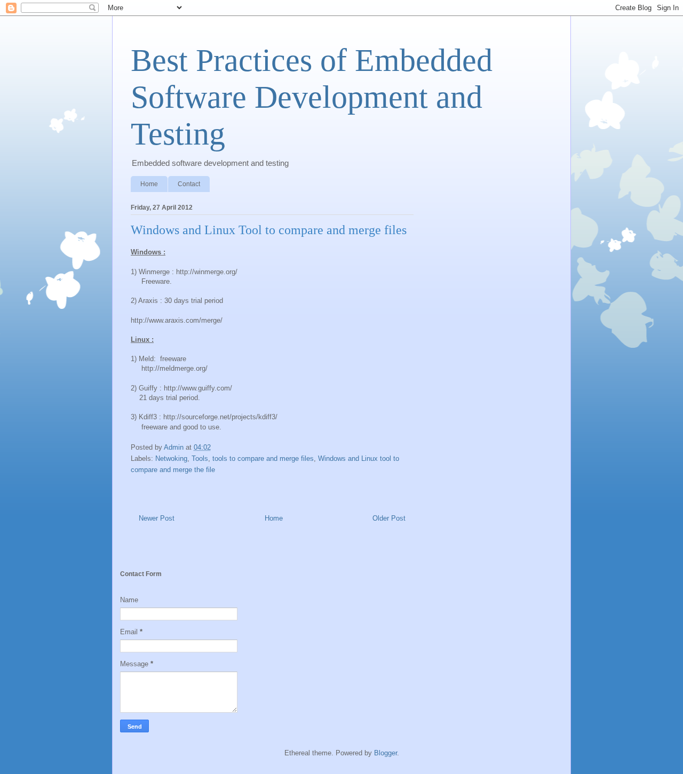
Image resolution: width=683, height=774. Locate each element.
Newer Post (156, 518)
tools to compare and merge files (263, 458)
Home (149, 184)
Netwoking (171, 458)
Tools (200, 458)
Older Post (389, 518)
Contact (189, 184)
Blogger (385, 753)
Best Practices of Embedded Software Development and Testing (312, 97)
